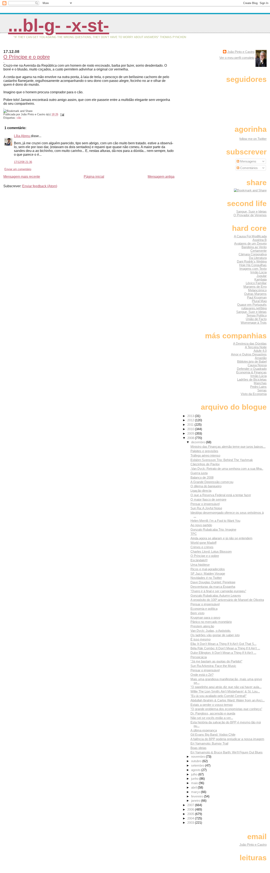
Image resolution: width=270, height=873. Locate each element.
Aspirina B (259, 240)
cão (19, 117)
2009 (191, 433)
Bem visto (197, 613)
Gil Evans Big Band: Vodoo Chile (212, 734)
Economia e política (203, 608)
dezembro (198, 442)
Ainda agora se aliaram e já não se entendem (221, 538)
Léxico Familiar (256, 283)
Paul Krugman (257, 297)
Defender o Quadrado (252, 368)
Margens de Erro (255, 286)
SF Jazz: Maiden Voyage (207, 573)
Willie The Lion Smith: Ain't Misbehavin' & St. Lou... (225, 691)
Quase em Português (252, 304)
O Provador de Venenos (250, 215)
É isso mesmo (200, 639)
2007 (191, 805)
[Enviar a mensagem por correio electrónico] (61, 114)
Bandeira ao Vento (254, 247)
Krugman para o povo (205, 617)
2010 (191, 429)
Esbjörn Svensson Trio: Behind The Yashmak (221, 460)
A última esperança (203, 730)
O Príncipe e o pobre (26, 57)
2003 (191, 822)
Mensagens (247, 161)
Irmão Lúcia (258, 272)
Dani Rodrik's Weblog (252, 261)
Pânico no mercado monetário (211, 622)
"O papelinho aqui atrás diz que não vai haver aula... (226, 687)
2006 (191, 809)
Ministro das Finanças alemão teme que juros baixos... (228, 446)
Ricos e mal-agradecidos (207, 569)
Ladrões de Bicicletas (252, 379)
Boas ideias (198, 748)
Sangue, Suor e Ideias (251, 211)
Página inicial (94, 176)
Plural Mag (259, 301)
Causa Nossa (257, 365)
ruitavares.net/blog (254, 308)
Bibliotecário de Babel (252, 361)
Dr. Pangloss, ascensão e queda (212, 713)
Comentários (248, 168)
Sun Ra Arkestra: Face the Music (213, 666)
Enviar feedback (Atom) (39, 186)
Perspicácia (198, 657)
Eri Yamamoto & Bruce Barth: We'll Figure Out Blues (226, 752)
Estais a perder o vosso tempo (211, 704)
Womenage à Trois (254, 322)
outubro (196, 761)
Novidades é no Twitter (206, 578)
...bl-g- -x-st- (58, 25)
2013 (191, 416)
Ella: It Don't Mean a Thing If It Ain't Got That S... (223, 644)
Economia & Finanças (251, 372)
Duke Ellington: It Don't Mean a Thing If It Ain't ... (223, 652)
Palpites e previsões (204, 451)
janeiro (196, 800)
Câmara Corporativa (253, 254)
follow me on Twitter (253, 138)
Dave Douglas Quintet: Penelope (212, 582)
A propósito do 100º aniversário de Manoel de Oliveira (227, 600)
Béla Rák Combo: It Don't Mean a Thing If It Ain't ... (225, 648)
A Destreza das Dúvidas (250, 343)
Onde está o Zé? (201, 674)
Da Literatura (258, 258)
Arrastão (261, 358)
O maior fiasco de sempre (208, 499)
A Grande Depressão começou (211, 482)
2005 (191, 814)
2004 (191, 818)
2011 (190, 424)
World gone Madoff (203, 542)
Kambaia (260, 279)
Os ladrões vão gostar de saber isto (215, 635)
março (196, 792)
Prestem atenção (202, 626)
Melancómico (257, 290)
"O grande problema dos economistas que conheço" (226, 709)
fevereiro (197, 796)
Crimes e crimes (201, 547)
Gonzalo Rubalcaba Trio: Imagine (213, 529)
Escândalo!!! (199, 560)
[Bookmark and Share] (250, 190)
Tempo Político (256, 315)
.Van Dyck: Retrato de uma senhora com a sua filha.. (226, 468)
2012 (191, 420)
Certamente (258, 250)
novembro (198, 756)
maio (195, 783)
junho (195, 778)
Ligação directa (200, 490)
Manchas (260, 383)
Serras (262, 390)
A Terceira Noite (256, 347)
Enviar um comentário (17, 169)
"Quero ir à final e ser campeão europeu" (218, 591)
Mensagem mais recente (21, 176)
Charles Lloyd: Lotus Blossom (211, 551)
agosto (196, 770)
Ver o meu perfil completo (236, 57)
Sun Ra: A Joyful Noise (206, 508)
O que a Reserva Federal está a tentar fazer (220, 495)
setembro (198, 765)
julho (194, 774)
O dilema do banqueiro (205, 486)
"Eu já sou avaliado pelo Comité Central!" (218, 696)
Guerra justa (199, 473)
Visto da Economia (254, 394)
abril (194, 787)
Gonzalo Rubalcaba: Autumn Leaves (215, 595)
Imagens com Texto (253, 268)
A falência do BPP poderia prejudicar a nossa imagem (227, 739)
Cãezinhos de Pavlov (205, 464)
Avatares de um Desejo (250, 243)
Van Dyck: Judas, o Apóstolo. (210, 630)
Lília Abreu (22, 136)
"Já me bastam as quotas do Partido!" (216, 661)
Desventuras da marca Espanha (212, 586)
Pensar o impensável (205, 504)
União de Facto (256, 319)
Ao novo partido (201, 525)
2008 (191, 438)
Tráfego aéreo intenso (205, 455)
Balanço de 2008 (201, 477)
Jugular (261, 276)
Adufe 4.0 (260, 351)
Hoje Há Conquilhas (253, 265)
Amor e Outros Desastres (249, 354)
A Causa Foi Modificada (250, 236)
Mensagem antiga (161, 176)
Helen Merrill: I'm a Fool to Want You (215, 520)
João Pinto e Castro (240, 52)
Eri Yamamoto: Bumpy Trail (209, 743)
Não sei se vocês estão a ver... (211, 718)
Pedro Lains (258, 386)
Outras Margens (255, 294)
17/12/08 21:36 (23, 162)
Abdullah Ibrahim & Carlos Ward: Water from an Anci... (227, 700)
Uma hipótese (200, 564)
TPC (193, 534)
